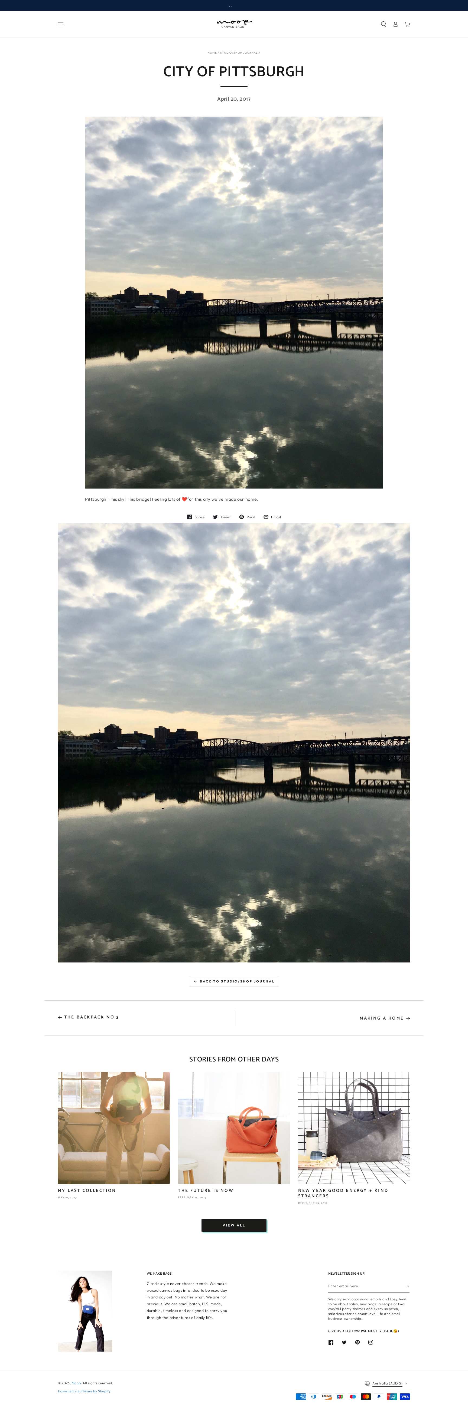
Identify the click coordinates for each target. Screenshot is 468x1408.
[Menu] (61, 24)
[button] (383, 24)
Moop (76, 1383)
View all (234, 1225)
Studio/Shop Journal (239, 52)
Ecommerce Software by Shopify (84, 1391)
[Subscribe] (408, 1286)
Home (212, 52)
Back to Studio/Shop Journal (237, 981)
